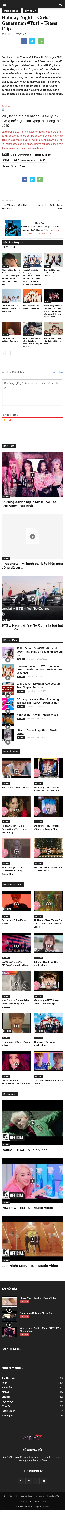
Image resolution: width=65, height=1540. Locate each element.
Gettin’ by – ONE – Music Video (50, 207)
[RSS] (36, 1481)
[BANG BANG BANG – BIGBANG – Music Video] (16, 943)
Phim (4, 1382)
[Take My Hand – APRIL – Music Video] (49, 943)
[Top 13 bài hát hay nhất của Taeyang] (11, 328)
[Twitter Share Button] (32, 41)
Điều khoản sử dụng (23, 1496)
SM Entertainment (24, 160)
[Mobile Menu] (4, 4)
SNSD (42, 160)
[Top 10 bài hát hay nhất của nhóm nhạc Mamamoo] (11, 295)
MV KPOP (30, 10)
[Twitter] (44, 1481)
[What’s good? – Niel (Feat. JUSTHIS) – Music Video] (9, 1332)
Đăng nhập (57, 372)
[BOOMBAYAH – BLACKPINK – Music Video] (16, 1061)
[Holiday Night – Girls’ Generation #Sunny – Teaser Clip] (16, 848)
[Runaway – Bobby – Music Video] (9, 1316)
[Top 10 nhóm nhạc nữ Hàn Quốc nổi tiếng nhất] (53, 328)
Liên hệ (45, 1501)
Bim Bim (40, 223)
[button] (60, 4)
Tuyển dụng (39, 1496)
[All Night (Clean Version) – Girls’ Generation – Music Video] (49, 901)
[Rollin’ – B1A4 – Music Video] (32, 1122)
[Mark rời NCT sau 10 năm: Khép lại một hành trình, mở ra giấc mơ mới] (32, 328)
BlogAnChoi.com (11, 1457)
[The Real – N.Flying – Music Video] (49, 1023)
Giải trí (5, 266)
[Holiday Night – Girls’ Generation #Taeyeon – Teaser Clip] (16, 806)
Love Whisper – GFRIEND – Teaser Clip (16, 207)
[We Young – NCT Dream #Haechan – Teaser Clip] (49, 768)
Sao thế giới (28, 334)
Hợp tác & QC (53, 1496)
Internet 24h (8, 1410)
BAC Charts (22, 1501)
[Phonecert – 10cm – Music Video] (16, 1023)
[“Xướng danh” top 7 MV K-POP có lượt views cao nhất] (32, 474)
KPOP (6, 160)
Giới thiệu (7, 1496)
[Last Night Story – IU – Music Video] (32, 1238)
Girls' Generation (21, 154)
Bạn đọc (6, 1396)
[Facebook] (21, 1481)
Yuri (22, 165)
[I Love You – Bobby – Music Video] (9, 1301)
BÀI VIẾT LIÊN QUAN (13, 242)
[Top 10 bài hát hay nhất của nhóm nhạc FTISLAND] (53, 260)
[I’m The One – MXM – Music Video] (49, 1061)
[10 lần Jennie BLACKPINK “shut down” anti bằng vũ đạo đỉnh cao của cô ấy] (8, 653)
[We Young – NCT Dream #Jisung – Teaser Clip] (49, 806)
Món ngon (7, 1415)
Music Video (11, 10)
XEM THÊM (9, 247)
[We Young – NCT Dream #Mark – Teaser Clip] (49, 981)
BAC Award (34, 1501)
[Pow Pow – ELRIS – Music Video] (32, 1180)
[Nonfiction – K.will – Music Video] (8, 719)
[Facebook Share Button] (24, 41)
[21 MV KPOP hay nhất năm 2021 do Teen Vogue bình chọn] (8, 688)
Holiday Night (43, 154)
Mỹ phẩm (7, 1387)
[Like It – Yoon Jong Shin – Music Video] (8, 735)
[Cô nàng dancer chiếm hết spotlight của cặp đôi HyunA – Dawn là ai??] (8, 704)
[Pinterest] (28, 1481)
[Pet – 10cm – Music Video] (16, 768)
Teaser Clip (9, 165)
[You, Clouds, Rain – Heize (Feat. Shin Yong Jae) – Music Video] (16, 981)
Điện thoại (7, 1401)
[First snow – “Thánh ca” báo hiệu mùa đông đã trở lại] (32, 536)
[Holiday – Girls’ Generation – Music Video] (49, 848)
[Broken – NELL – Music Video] (16, 901)
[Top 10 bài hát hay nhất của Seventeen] (32, 295)
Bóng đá (6, 1406)
